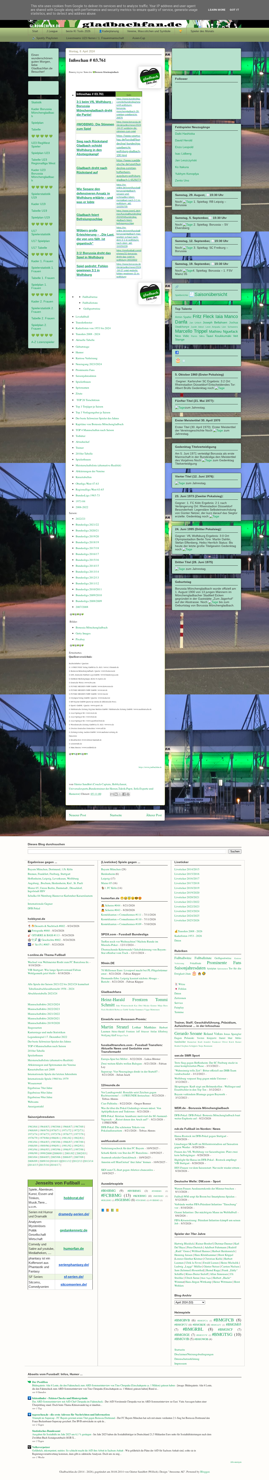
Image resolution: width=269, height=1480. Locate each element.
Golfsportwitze (91, 308)
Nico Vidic (182, 336)
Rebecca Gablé (121, 1009)
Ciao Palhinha (109, 1103)
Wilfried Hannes (201, 1251)
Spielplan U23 (40, 153)
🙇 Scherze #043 (110, 910)
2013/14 (88, 1161)
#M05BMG (158, 1196)
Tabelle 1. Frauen (43, 278)
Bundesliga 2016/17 (87, 554)
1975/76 (56, 1134)
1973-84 (80, 501)
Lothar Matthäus (144, 1027)
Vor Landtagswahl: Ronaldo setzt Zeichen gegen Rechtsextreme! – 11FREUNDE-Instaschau (128, 1094)
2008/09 (33, 1161)
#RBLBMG (106, 1200)
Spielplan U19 (40, 217)
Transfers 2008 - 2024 (88, 334)
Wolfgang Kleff (108, 1035)
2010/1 (54, 1161)
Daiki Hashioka (185, 133)
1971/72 (67, 1130)
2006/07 (67, 1157)
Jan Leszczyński (186, 160)
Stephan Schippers (189, 1045)
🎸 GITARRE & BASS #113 (44, 935)
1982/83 (78, 1138)
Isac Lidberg (183, 153)
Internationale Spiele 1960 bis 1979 (48, 1078)
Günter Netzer (211, 1266)
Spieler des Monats (202, 31)
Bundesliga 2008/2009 (89, 601)
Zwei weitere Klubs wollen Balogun (121, 1063)
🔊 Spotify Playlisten (45, 38)
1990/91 (55, 1145)
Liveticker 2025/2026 (186, 920)
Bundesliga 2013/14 (87, 571)
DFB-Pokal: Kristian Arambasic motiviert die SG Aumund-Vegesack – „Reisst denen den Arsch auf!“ (134, 1117)
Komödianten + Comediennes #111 (121, 914)
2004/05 (44, 1157)
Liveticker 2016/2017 (186, 878)
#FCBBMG (111, 1195)
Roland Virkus (213, 1034)
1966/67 (67, 1126)
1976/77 (67, 1134)
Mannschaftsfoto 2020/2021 (44, 1018)
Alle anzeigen (235, 1462)
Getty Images (83, 633)
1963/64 (33, 1126)
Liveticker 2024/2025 (186, 915)
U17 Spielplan (40, 241)
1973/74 (32, 1134)
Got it (234, 9)
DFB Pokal (34, 908)
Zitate (79, 393)
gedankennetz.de (73, 1230)
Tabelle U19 (39, 210)
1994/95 (44, 1149)
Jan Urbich (195, 322)
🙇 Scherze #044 (110, 905)
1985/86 (56, 1142)
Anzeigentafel (36, 1106)
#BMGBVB (182, 1320)
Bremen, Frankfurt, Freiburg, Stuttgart (49, 874)
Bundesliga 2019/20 (87, 536)
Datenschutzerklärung (186, 1359)
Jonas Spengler (232, 1034)
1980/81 (55, 1138)
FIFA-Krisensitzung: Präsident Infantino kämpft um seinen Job (207, 1221)
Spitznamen (82, 387)
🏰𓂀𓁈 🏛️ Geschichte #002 (44, 940)
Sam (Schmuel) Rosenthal (189, 1270)
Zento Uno (182, 180)
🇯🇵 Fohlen (180, 989)
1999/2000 (45, 1153)
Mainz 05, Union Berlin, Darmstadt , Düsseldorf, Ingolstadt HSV (55, 889)
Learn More (216, 9)
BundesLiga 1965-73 (88, 495)
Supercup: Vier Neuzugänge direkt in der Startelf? (129, 1071)
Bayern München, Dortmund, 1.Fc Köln (50, 869)
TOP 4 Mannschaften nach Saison (95, 430)
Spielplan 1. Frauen (39, 286)
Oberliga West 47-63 (87, 483)
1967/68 (79, 1126)
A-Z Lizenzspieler (42, 342)
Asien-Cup (138, 38)
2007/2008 (82, 607)
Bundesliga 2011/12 (87, 583)
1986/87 (67, 1142)
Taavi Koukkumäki (218, 336)
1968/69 (33, 1130)
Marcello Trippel (191, 331)
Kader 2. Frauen (42, 301)
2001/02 (69, 1153)
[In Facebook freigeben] (124, 794)
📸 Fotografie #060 (39, 930)
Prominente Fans (85, 370)
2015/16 (44, 1165)
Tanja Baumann (205, 1045)
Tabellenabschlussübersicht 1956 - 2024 (52, 989)
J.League (52, 31)
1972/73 (78, 1130)
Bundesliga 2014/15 (87, 566)
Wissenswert (35, 1083)
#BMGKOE (199, 1324)
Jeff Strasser (142, 1031)
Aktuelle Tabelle (85, 340)
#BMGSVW (201, 1335)
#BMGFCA (202, 1320)
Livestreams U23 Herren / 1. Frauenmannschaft (95, 38)
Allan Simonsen (219, 1274)
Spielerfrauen (83, 382)
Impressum (180, 1363)
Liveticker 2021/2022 (186, 902)
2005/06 (56, 1157)
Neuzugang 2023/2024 (89, 364)
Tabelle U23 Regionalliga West (43, 161)
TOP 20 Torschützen (88, 400)
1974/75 (44, 1134)
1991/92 (67, 1145)
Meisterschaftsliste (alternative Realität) (98, 465)
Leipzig (105, 878)
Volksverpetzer (41, 1447)
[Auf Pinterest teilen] (128, 794)
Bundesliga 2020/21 (87, 530)
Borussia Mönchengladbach (92, 627)
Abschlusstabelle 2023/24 (42, 993)
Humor (79, 352)
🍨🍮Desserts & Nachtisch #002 (46, 926)
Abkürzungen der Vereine (90, 471)
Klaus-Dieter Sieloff (197, 1274)
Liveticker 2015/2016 (186, 874)
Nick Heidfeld (107, 1009)
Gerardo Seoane (188, 1033)
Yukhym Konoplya (187, 173)
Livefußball (82, 316)
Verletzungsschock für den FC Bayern (122, 1148)
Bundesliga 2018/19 (87, 542)
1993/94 (32, 1149)
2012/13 (77, 1161)
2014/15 (33, 1165)
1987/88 (79, 1142)
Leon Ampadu (213, 327)
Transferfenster (84, 322)
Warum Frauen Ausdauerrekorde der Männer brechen (204, 1188)
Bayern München (111, 869)
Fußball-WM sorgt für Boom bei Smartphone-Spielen (204, 1196)
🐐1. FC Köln (109, 888)
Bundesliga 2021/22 (87, 524)
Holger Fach (122, 1035)
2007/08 (79, 1157)
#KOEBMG (139, 1196)
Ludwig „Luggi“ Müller (188, 1266)
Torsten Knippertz (206, 1038)
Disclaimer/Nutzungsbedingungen (194, 1354)
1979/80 (44, 1138)
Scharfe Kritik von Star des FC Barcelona (124, 1153)
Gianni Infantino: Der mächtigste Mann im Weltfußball (205, 1212)
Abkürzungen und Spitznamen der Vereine (52, 1065)
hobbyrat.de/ (74, 1198)
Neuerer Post (77, 815)
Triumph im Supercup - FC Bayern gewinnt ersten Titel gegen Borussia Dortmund (74, 1418)
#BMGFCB (224, 1320)
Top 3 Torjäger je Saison (89, 406)
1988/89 (32, 1145)
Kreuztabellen (84, 477)
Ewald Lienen (211, 1262)
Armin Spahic (183, 317)
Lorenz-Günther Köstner (189, 1258)
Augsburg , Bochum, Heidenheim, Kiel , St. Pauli (55, 883)
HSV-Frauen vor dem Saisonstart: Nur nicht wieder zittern (206, 1168)
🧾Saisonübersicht (208, 294)
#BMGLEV (216, 1324)
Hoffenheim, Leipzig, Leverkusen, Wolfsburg (53, 878)
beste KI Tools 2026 (78, 31)
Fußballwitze (90, 297)
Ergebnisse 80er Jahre (40, 1092)
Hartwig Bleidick (184, 1243)
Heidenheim (108, 874)
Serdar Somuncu (136, 1009)
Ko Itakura (182, 167)
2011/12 (66, 1161)
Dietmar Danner (223, 1243)
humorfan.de (73, 1248)
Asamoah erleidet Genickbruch (118, 1157)
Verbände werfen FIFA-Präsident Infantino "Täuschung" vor (205, 1205)
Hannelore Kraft (194, 1041)
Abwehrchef (82, 442)
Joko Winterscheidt (124, 1005)
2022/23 (80, 518)
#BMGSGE (182, 1335)
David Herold (183, 140)
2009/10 (44, 1161)
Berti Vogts (206, 1277)
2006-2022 (82, 507)
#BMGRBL (193, 1329)
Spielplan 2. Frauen (39, 326)
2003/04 (32, 1157)
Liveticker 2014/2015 (186, 869)
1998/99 (32, 1153)
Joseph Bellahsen (215, 322)
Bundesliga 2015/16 (87, 560)
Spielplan (37, 122)
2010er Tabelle (84, 453)
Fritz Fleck (203, 316)
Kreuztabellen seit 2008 (41, 1069)
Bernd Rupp (213, 1270)
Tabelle (36, 129)
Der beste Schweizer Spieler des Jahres (97, 418)
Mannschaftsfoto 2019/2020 (44, 1023)
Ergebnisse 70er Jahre (40, 1088)
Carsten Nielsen (230, 1266)
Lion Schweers (230, 327)
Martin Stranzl (115, 1027)
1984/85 (44, 1142)
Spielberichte (181, 295)
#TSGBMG (141, 1200)
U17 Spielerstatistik (40, 232)
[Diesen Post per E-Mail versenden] (112, 794)
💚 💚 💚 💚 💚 (42, 136)
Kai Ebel (138, 1005)
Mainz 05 (106, 883)
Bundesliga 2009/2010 (89, 595)
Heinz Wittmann (222, 1282)
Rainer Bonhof (204, 1243)
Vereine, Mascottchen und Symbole (148, 31)
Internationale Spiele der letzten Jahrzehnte (52, 1074)
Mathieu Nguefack (223, 332)
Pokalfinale (195, 963)
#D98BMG (157, 1191)
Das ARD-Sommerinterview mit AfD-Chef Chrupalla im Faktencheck (67, 1401)
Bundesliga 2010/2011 (89, 589)
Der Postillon (40, 1382)
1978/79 (32, 1138)
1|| (59, 1161)
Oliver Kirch (228, 1041)
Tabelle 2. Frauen (43, 318)
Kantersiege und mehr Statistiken (46, 1032)
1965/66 (56, 1126)
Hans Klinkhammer (205, 1255)
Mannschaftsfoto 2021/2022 (44, 1014)
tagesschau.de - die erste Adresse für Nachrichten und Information (71, 1414)
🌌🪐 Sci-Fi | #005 (39, 944)
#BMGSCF (225, 1329)
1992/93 (78, 1145)
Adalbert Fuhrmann (215, 1247)
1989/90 (44, 1145)
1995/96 (56, 1149)
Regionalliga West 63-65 (90, 489)
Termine (179, 1012)
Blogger (204, 1471)
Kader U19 (38, 204)
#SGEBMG (122, 1200)
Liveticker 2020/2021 (186, 897)
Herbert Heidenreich (223, 1251)
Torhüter (80, 436)
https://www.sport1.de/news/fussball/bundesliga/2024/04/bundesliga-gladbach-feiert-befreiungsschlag (128, 217)
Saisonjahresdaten (86, 376)
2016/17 (55, 1165)
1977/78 (79, 1134)
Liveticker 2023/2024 (186, 911)
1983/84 (32, 1142)
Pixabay (80, 639)
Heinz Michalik (230, 1262)
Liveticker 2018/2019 (186, 888)
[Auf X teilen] (120, 794)
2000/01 (58, 1153)
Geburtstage (82, 346)
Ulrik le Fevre (193, 1262)
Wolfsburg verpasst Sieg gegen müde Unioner (200, 1078)
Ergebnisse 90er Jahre (40, 1097)
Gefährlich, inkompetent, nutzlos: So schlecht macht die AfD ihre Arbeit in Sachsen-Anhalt (78, 1450)
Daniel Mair (225, 1038)
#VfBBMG (155, 1200)
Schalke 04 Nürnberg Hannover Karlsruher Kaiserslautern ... (60, 897)
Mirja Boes (163, 1005)
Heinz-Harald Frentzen (124, 999)
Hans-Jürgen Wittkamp (198, 1282)
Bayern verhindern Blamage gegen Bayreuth (199, 1094)
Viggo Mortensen (152, 1009)
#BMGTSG (222, 1334)
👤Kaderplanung (109, 31)
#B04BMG (108, 1190)
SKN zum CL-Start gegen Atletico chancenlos (127, 1170)
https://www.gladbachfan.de (150, 767)
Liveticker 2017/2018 (186, 883)
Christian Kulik (213, 1258)
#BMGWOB (201, 1339)
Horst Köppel (225, 1255)
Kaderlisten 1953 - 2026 (188, 936)
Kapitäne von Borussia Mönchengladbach (100, 424)
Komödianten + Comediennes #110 (121, 919)
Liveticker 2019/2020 (186, 892)
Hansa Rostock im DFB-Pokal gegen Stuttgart (200, 1136)
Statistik (36, 102)
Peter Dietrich (195, 1247)
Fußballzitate (90, 303)
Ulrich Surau (192, 1278)
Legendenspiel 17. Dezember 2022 (47, 1037)
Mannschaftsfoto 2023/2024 (44, 1004)
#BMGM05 (233, 1324)
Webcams (33, 1102)
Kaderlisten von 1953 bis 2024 (93, 328)
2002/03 (81, 1153)
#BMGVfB (181, 1339)
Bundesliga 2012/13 (87, 577)
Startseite (116, 815)
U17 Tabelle (39, 247)
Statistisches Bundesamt (46, 1431)
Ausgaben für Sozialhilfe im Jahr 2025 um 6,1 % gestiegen (62, 1434)
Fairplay (179, 1007)
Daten (177, 940)
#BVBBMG (134, 1191)
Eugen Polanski (184, 1038)
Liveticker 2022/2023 (186, 906)
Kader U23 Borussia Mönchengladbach (42, 175)
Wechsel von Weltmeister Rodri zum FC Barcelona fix (58, 962)
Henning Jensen (183, 1255)
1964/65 (44, 1126)
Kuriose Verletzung (87, 358)
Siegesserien (35, 1027)
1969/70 (44, 1130)
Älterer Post (154, 815)
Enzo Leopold (184, 147)
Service (178, 1003)
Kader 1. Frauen (42, 261)
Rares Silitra (197, 336)
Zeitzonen (180, 998)
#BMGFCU (180, 1324)
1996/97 (67, 1149)
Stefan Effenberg (159, 1031)
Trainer (80, 448)
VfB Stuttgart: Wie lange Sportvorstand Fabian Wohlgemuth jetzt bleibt (54, 971)
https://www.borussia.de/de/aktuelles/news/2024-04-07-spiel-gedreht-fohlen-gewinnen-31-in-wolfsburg (128, 270)
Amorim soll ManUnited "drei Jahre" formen (126, 1162)
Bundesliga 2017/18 (87, 548)
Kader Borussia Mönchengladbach (42, 112)
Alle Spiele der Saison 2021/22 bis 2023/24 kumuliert (58, 984)
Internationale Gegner (40, 904)
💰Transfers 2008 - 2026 (188, 931)
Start (35, 31)
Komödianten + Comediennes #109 (121, 924)
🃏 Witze (179, 984)
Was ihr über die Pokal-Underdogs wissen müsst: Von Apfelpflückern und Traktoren (131, 1109)
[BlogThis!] (116, 794)
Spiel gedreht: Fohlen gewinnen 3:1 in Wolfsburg (92, 270)
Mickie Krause (150, 1005)
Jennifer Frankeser (212, 1041)
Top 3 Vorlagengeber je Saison (93, 412)
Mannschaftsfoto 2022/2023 (44, 1009)
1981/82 (67, 1138)
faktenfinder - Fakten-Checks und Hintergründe (60, 1398)
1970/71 (55, 1130)
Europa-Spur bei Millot (114, 1059)
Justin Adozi (197, 327)
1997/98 (79, 1149)
